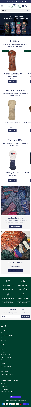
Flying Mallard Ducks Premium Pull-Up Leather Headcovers (12, 74)
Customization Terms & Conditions (9, 369)
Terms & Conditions (6, 366)
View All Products (17, 46)
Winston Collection (12, 400)
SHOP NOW (12, 81)
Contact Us (4, 386)
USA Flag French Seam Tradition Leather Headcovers (12, 173)
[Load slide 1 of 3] (14, 35)
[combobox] (15, 10)
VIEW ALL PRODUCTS (15, 271)
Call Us (4, 383)
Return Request (5, 359)
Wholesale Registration (7, 354)
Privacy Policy (4, 371)
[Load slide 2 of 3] (15, 35)
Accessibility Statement (7, 374)
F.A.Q (2, 349)
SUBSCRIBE (25, 316)
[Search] (28, 10)
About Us (3, 347)
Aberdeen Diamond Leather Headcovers (12, 123)
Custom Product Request (7, 335)
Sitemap (3, 337)
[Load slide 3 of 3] (17, 35)
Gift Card (3, 340)
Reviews (3, 352)
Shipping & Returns (6, 357)
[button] (1, 6)
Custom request (15, 226)
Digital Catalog (4, 332)
